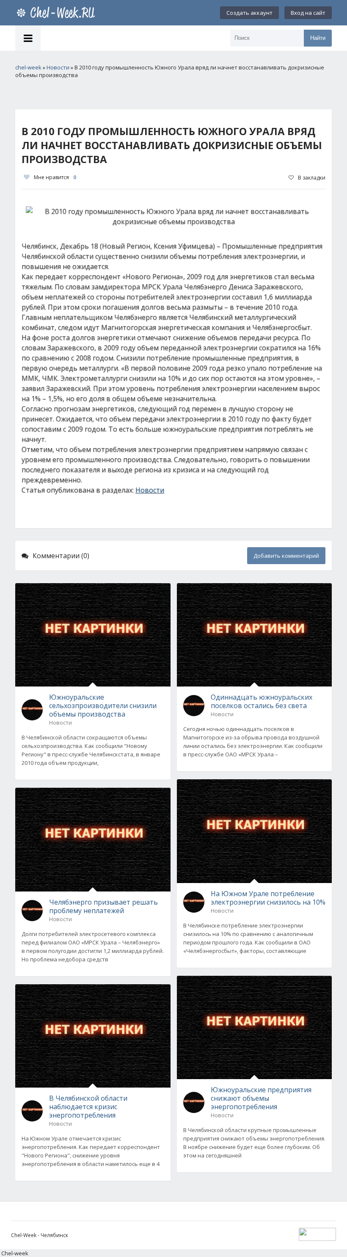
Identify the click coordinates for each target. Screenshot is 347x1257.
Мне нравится (55, 177)
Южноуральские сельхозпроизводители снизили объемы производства (103, 705)
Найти (317, 38)
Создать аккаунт (249, 13)
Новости (149, 490)
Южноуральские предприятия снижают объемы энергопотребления (261, 1098)
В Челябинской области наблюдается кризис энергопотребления (88, 1106)
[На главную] (57, 12)
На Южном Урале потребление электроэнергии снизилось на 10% (268, 897)
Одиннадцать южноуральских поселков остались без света (261, 701)
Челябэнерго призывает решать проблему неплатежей (103, 906)
